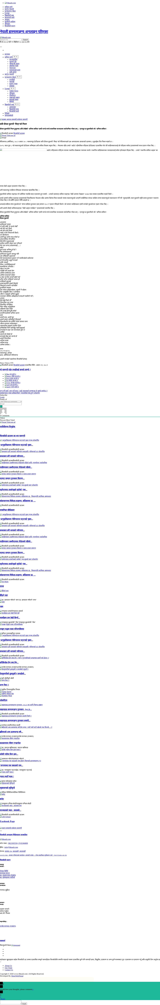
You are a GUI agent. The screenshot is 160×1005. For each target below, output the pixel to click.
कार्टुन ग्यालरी (9, 9)
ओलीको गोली (13, 66)
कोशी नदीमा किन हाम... (9, 754)
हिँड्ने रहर (4, 595)
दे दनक (7, 13)
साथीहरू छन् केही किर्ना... (10, 617)
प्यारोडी (11, 82)
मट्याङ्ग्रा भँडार (10, 11)
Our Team (8, 968)
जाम (1, 606)
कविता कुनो (8, 7)
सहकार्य (2, 941)
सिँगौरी (11, 102)
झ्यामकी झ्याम (13, 100)
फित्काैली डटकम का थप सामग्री (12, 436)
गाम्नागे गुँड (12, 62)
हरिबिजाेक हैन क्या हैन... (9, 662)
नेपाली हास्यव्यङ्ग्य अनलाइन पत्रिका (24, 31)
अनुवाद (7, 20)
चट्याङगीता (13, 59)
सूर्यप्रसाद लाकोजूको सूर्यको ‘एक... (13, 489)
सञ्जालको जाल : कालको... (10, 810)
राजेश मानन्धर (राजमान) (8, 926)
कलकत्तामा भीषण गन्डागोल (10, 743)
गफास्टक (12, 68)
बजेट (2, 799)
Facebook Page (7, 821)
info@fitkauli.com (11, 847)
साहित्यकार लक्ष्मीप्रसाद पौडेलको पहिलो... (16, 467)
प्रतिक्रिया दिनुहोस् (7, 426)
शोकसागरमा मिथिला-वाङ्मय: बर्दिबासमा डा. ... (18, 501)
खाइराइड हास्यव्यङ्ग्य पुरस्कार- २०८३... (16, 709)
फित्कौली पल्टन (10, 26)
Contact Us (9, 970)
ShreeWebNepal (17, 976)
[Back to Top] (1, 830)
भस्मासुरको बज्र (14, 70)
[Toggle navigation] (1, 46)
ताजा (2, 586)
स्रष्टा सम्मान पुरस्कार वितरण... (12, 478)
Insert (24, 1004)
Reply (3, 999)
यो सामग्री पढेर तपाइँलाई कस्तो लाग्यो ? (15, 369)
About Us (8, 966)
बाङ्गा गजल (13, 84)
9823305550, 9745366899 (18, 843)
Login (2, 397)
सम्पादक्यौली (9, 115)
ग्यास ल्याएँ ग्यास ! (7, 776)
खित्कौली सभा (14, 109)
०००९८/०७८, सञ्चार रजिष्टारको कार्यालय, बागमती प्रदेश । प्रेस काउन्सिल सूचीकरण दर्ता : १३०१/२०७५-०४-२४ (33, 855)
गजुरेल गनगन (13, 91)
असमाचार (12, 107)
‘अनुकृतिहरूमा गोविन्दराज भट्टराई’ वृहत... (16, 445)
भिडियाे (7, 113)
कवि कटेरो (12, 72)
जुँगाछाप (7, 24)
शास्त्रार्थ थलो (9, 17)
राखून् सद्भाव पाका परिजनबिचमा (12, 629)
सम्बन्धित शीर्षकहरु (7, 510)
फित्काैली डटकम (19, 133)
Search (25, 40)
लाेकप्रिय (3, 700)
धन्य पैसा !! (4, 685)
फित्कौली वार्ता (14, 111)
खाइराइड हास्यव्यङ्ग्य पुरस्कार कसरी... (15, 720)
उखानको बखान (14, 97)
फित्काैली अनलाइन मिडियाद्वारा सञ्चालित (13, 835)
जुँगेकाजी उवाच (14, 64)
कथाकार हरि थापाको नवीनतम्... (12, 456)
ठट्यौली (12, 79)
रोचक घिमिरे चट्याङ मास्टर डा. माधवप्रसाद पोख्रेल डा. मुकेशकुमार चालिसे (8, 874)
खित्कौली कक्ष (9, 15)
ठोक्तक (11, 86)
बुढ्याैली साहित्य (10, 22)
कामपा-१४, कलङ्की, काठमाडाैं (15, 851)
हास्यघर (7, 54)
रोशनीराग (12, 95)
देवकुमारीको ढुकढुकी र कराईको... (13, 673)
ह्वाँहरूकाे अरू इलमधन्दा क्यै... (11, 732)
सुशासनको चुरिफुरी (7, 788)
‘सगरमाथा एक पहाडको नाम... (11, 765)
